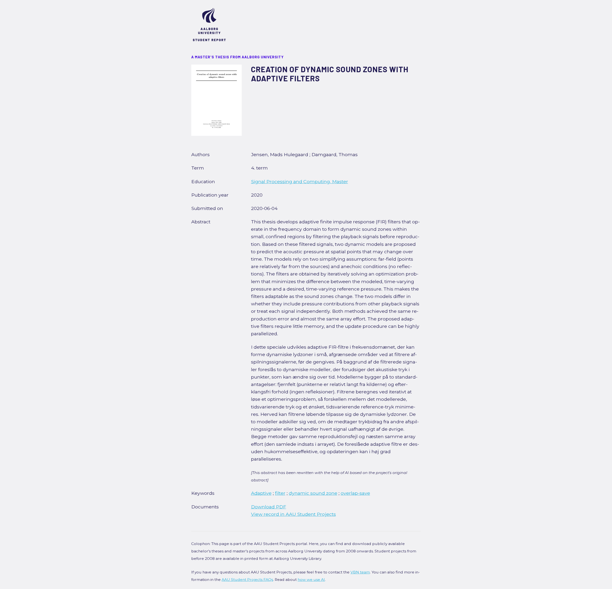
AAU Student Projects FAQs (247, 579)
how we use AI (311, 579)
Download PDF (268, 507)
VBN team (360, 572)
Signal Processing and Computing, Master (299, 181)
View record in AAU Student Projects (293, 514)
